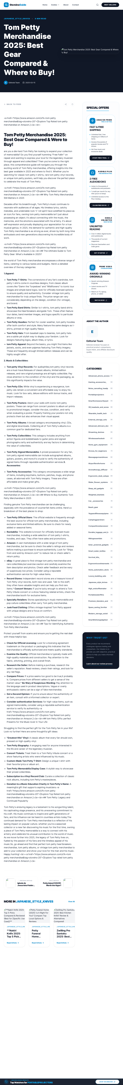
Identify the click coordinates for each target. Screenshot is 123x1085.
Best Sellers (110, 5)
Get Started (99, 253)
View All (71, 901)
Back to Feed (14, 104)
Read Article (12, 943)
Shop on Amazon (106, 1081)
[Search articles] (97, 5)
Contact (75, 5)
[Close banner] (121, 1080)
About (65, 5)
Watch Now (100, 300)
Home (45, 5)
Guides (54, 5)
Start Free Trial (99, 158)
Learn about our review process (99, 664)
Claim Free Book (100, 205)
